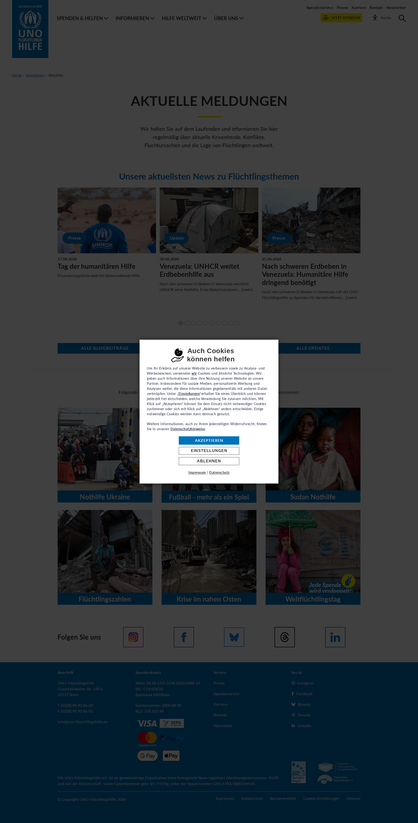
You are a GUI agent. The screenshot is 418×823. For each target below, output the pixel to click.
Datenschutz (219, 472)
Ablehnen (209, 461)
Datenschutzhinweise (188, 429)
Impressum (197, 472)
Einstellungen (209, 451)
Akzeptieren (209, 440)
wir (194, 373)
